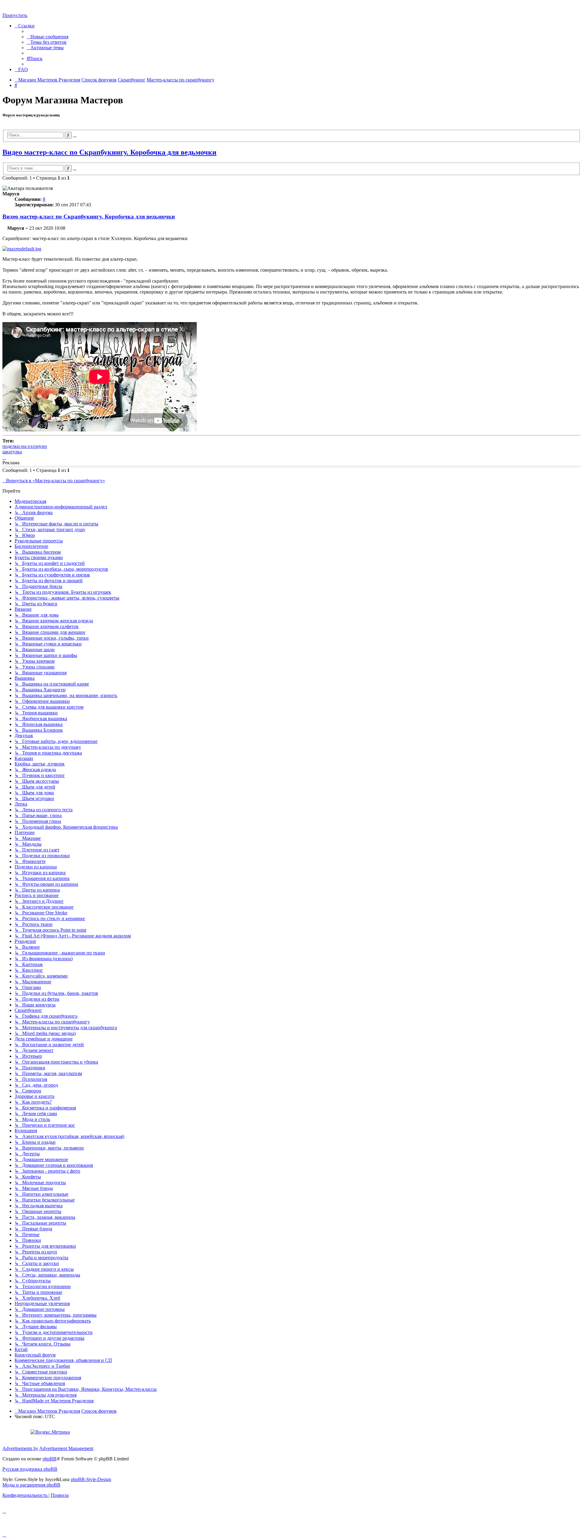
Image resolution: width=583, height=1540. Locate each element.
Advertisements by (20, 1448)
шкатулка (12, 451)
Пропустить (14, 15)
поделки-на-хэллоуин (24, 446)
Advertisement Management (66, 1448)
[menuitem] (47, 36)
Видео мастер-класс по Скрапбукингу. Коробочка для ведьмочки (109, 152)
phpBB (49, 1458)
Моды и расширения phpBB (31, 1484)
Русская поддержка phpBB (29, 1469)
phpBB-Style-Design (91, 1479)
